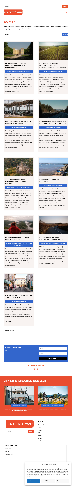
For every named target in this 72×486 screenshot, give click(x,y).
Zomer (28, 71)
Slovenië (58, 127)
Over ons (8, 448)
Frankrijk (47, 185)
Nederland (19, 405)
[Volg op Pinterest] (37, 368)
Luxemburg (10, 187)
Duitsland (8, 243)
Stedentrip (59, 185)
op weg (23, 187)
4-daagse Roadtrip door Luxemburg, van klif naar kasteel (15, 181)
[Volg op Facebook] (30, 368)
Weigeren (48, 481)
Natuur (30, 243)
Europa (43, 243)
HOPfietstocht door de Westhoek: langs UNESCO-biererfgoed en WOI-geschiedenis (53, 65)
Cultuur (40, 433)
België (9, 71)
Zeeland (24, 405)
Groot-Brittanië (16, 127)
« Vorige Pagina (9, 330)
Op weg (40, 438)
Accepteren (33, 481)
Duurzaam (14, 243)
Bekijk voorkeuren (62, 481)
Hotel (14, 405)
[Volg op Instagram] (34, 368)
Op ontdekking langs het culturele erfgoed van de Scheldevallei (16, 65)
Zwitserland (59, 405)
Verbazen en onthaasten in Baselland (52, 409)
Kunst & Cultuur (16, 71)
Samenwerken (9, 454)
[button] (68, 464)
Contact (7, 451)
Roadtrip (23, 71)
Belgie (39, 427)
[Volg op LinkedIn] (41, 368)
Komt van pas (42, 441)
